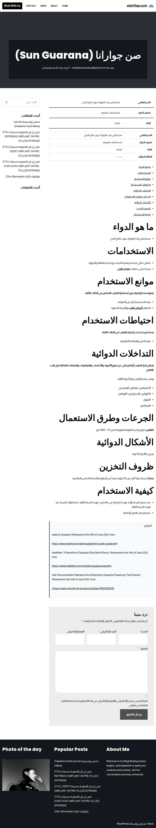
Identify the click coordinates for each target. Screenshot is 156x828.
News (43, 6)
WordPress (123, 823)
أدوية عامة (64, 67)
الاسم (144, 631)
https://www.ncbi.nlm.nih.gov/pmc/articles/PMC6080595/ (83, 588)
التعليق (143, 648)
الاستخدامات (144, 173)
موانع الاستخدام (142, 178)
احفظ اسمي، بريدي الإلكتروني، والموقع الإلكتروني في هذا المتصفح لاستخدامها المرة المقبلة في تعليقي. (104, 703)
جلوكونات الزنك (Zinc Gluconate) (23, 176)
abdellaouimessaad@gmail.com (89, 67)
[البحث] (6, 102)
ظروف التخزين (143, 208)
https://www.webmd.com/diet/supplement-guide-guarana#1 (84, 543)
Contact (31, 6)
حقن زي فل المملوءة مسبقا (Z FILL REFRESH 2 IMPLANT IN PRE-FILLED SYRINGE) (21, 137)
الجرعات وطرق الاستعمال (137, 196)
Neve (151, 823)
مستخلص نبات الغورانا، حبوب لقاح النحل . (130, 238)
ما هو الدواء (145, 167)
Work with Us (12, 5)
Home (65, 6)
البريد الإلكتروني (107, 631)
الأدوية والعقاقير (50, 67)
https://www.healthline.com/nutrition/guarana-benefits (81, 566)
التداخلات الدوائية (142, 190)
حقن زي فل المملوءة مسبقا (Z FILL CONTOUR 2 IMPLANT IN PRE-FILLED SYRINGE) (21, 166)
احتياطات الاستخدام (141, 184)
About (54, 6)
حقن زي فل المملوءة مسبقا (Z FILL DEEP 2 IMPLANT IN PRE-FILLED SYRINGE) (21, 151)
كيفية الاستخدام (142, 214)
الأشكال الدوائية (142, 202)
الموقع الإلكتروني (75, 631)
